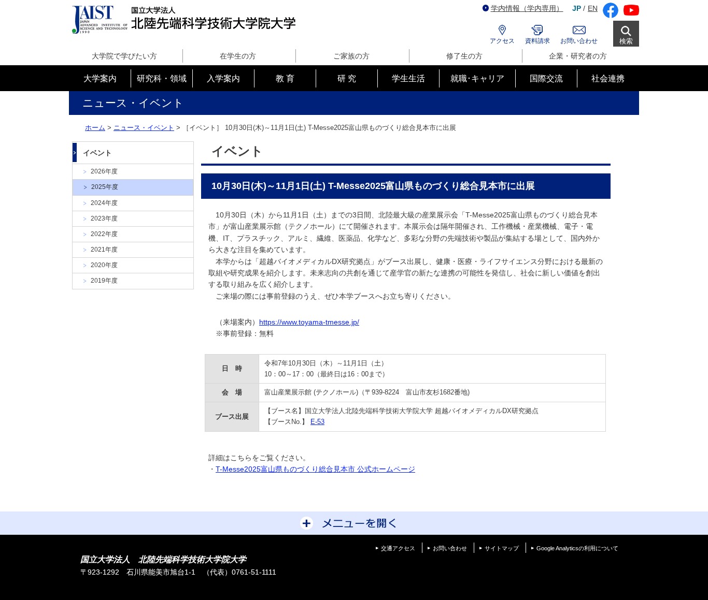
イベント (97, 153)
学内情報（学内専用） (527, 8)
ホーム (95, 127)
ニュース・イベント (144, 127)
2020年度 (104, 265)
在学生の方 (238, 56)
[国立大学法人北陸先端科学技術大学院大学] (186, 20)
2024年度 (104, 203)
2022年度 (104, 234)
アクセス (502, 41)
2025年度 (104, 187)
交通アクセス (398, 548)
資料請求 (537, 41)
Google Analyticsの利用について (577, 548)
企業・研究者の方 (578, 56)
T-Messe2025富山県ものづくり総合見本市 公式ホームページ (315, 469)
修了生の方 (464, 56)
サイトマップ (502, 548)
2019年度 (104, 280)
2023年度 (104, 218)
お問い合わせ (579, 41)
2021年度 (104, 249)
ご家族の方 (351, 56)
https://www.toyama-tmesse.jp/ (309, 322)
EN (593, 8)
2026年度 (104, 171)
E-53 (317, 422)
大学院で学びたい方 (124, 56)
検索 (626, 41)
